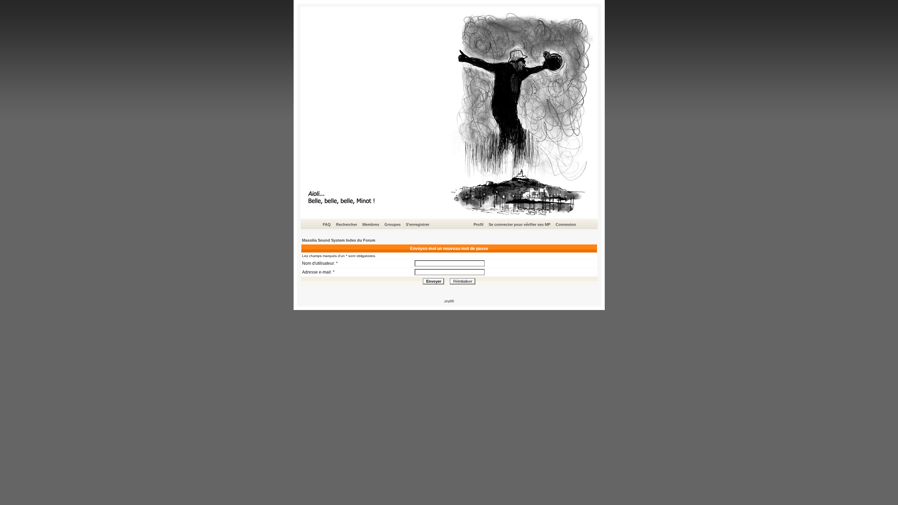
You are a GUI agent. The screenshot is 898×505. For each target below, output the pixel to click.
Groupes (392, 224)
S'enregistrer (417, 224)
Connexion (566, 224)
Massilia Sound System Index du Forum (338, 240)
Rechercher (346, 224)
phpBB (449, 301)
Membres (370, 224)
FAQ (327, 224)
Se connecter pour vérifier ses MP (519, 224)
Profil (478, 224)
